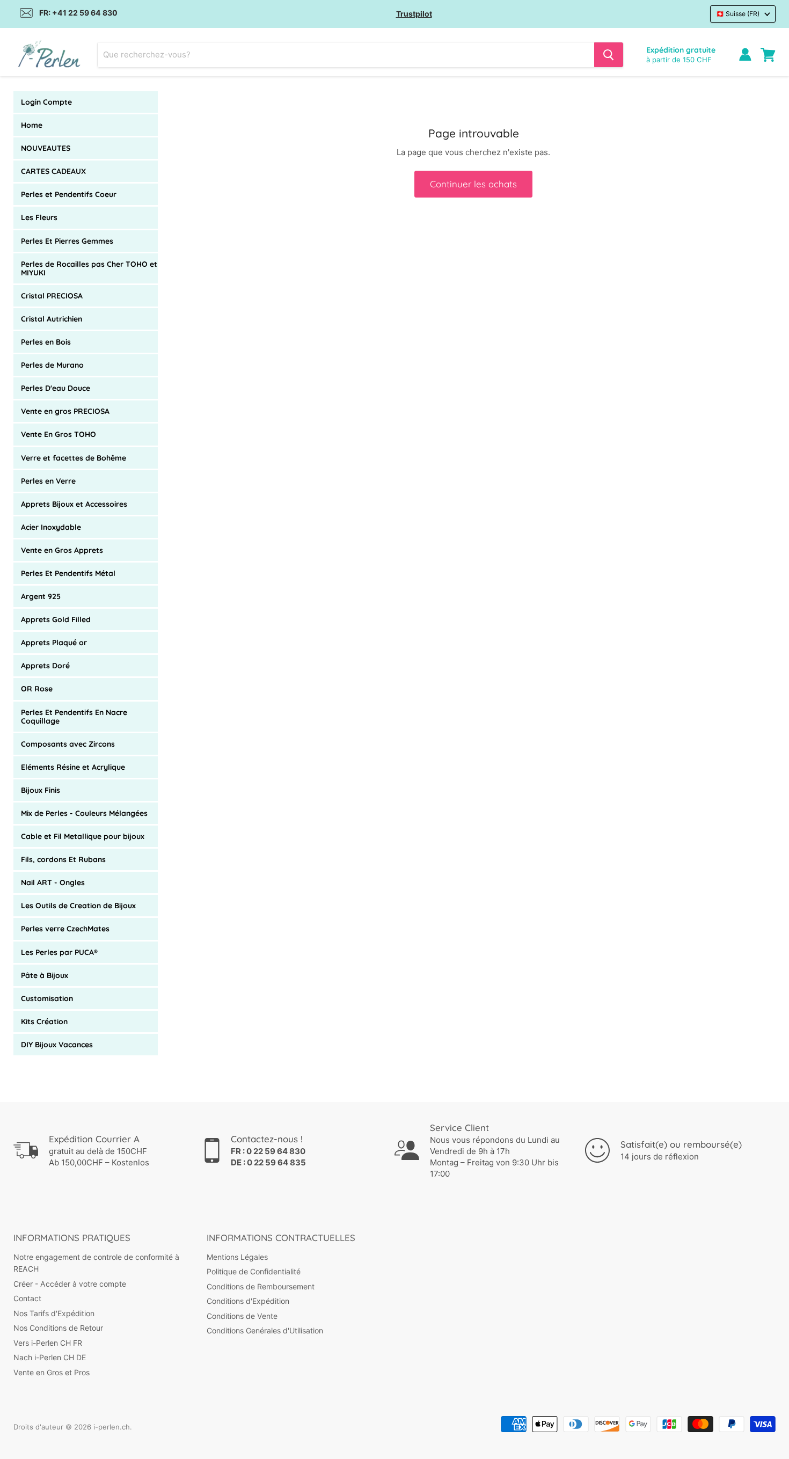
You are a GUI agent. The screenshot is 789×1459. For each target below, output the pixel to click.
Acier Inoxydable (51, 527)
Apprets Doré (45, 665)
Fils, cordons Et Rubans (63, 859)
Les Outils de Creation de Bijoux (78, 905)
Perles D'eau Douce (55, 388)
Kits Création (44, 1021)
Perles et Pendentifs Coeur (68, 194)
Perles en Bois (46, 342)
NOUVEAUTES (45, 148)
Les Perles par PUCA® (59, 952)
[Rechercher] (608, 54)
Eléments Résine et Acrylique (73, 767)
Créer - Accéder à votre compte (69, 1283)
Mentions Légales (237, 1256)
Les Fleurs (39, 217)
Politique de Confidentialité (254, 1271)
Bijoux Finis (40, 790)
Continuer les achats (473, 183)
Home (31, 125)
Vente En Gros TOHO (58, 434)
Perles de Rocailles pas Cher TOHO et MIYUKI (89, 268)
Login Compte (46, 102)
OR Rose (37, 689)
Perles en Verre (48, 481)
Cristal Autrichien (51, 319)
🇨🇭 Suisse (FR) (737, 14)
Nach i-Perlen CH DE (49, 1357)
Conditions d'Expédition (248, 1300)
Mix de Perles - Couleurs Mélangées (84, 813)
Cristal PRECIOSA (52, 296)
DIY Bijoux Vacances (57, 1044)
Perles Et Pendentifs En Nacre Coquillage (74, 716)
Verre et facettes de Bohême (73, 458)
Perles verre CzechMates (65, 928)
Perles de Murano (52, 365)
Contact (27, 1298)
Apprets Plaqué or (54, 642)
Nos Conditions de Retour (58, 1327)
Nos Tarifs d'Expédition (53, 1313)
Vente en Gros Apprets (62, 550)
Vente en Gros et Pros (51, 1372)
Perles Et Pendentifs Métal (68, 573)
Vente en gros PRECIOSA (65, 411)
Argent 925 (41, 596)
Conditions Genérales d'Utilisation (265, 1330)
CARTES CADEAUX (53, 171)
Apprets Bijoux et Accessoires (74, 504)
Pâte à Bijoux (44, 975)
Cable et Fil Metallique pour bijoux (82, 836)
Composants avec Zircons (68, 744)
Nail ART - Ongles (53, 882)
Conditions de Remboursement (261, 1286)
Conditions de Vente (242, 1316)
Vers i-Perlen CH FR (47, 1342)
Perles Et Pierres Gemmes (67, 241)
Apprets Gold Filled (56, 619)
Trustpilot (414, 13)
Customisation (47, 998)
